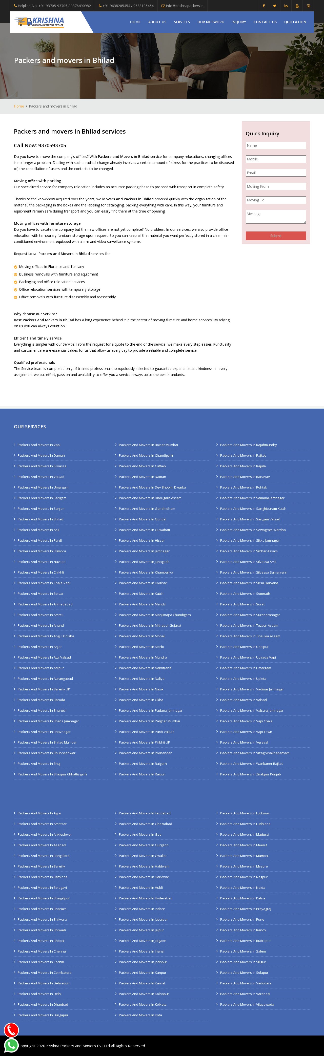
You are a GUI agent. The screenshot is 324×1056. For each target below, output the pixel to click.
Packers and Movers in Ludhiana (245, 823)
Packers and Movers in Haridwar (144, 877)
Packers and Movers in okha (141, 700)
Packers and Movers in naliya (142, 678)
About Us (157, 21)
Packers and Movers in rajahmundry (248, 444)
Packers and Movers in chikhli (41, 572)
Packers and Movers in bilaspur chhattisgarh (52, 774)
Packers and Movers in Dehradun (43, 983)
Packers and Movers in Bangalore (44, 855)
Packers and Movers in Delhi (40, 993)
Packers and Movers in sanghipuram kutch (253, 508)
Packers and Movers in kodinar (143, 583)
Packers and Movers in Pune (242, 919)
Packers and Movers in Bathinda (43, 877)
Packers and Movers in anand (41, 625)
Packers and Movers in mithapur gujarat (150, 625)
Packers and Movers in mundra (143, 657)
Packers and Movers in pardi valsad (146, 731)
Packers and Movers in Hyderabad (145, 898)
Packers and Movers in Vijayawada (247, 1004)
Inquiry (239, 21)
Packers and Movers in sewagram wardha (253, 529)
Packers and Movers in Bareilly (41, 866)
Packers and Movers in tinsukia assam (250, 636)
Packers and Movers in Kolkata (143, 1004)
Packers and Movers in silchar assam (249, 551)
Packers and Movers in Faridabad (145, 813)
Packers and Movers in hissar (142, 540)
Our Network (210, 21)
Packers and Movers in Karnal (142, 983)
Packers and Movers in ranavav (245, 476)
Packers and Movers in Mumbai (244, 855)
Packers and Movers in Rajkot (243, 455)
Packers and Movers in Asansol (42, 845)
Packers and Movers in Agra (39, 813)
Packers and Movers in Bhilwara (42, 919)
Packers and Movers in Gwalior (143, 855)
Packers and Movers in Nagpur (244, 877)
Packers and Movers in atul (38, 529)
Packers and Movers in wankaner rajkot (251, 763)
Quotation (295, 21)
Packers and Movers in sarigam (42, 498)
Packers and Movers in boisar (41, 593)
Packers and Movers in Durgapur (43, 1015)
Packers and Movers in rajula (243, 466)
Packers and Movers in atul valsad (44, 657)
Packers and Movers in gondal (142, 519)
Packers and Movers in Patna (242, 898)
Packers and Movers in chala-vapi (44, 583)
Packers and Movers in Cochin (41, 962)
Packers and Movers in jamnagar (144, 551)
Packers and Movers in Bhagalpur (44, 898)
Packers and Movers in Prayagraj (245, 908)
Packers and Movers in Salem (243, 951)
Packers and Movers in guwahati (144, 529)
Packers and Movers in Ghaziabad (145, 823)
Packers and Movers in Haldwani (144, 866)
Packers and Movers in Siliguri (243, 962)
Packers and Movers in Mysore (244, 866)
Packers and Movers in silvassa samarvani (253, 572)
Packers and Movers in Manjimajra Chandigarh (155, 615)
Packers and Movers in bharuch (42, 710)
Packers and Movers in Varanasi (245, 993)
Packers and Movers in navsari (42, 561)
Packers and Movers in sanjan (41, 508)
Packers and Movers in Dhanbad (43, 1004)
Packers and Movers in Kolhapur (144, 993)
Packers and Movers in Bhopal (41, 940)
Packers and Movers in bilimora (42, 551)
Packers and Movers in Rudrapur (245, 940)
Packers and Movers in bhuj (39, 763)
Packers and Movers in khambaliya (146, 572)
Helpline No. (54, 5)
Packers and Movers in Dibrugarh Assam (150, 498)
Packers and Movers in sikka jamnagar (250, 540)
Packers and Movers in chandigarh (146, 455)
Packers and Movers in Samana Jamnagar (252, 498)
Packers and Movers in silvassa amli (248, 561)
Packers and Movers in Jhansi (141, 951)
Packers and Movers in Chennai (42, 951)
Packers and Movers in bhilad (40, 519)
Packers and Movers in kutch (141, 593)
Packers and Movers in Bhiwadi (42, 930)
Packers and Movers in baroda (41, 700)
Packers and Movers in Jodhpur (143, 962)
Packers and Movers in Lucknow (245, 813)
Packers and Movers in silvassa (42, 466)
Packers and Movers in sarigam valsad (250, 519)
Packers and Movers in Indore (142, 908)
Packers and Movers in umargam (43, 487)
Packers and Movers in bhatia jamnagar (48, 721)
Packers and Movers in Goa (140, 834)
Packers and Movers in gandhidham (147, 508)
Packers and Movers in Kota (140, 1015)
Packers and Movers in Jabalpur (143, 919)
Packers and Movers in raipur (142, 774)
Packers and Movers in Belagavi (42, 887)
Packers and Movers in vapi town (246, 731)
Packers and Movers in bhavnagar (44, 731)
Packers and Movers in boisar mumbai (148, 444)
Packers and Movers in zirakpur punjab (250, 774)
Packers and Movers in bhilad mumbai (47, 742)
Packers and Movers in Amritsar (42, 823)
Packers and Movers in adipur (41, 668)
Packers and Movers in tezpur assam (249, 625)
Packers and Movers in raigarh (143, 763)
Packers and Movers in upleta (243, 678)
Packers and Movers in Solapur (244, 972)
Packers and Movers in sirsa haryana (249, 583)
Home (135, 21)
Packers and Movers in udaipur (244, 646)
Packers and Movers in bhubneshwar (46, 753)
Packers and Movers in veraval (244, 742)
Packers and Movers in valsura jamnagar (252, 710)
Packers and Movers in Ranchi (243, 930)
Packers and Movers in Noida (242, 887)
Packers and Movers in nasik (141, 689)
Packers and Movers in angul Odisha (46, 636)
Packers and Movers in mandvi (142, 604)
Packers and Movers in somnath (245, 593)
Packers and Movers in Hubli (141, 887)
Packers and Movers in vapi (39, 444)
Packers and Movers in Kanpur (142, 972)
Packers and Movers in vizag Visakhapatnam (255, 753)
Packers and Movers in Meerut (243, 845)
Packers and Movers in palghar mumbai (149, 721)
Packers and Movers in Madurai (244, 834)
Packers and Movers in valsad (41, 476)
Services (182, 21)
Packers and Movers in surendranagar (250, 615)
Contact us (265, 21)
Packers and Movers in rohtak (243, 487)
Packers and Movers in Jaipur (141, 930)
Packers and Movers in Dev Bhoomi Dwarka (152, 487)
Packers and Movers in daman (41, 455)
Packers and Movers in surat (242, 604)
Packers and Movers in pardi (40, 540)
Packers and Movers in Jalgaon (142, 940)
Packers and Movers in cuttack (142, 466)
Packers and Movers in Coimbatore (45, 972)
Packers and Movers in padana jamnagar (151, 710)
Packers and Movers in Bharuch (42, 908)
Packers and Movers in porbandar (145, 753)
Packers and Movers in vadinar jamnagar (252, 689)
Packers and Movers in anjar (40, 646)
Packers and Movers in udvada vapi (248, 657)
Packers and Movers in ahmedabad (45, 604)
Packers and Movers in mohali (142, 636)
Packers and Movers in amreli (40, 615)
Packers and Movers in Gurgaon (144, 845)
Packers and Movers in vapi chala (246, 721)
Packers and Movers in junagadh (144, 561)
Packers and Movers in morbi (141, 646)
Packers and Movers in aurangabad (45, 678)
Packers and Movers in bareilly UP (44, 689)
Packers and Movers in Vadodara (246, 983)
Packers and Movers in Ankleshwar (45, 834)
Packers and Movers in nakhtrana (145, 668)
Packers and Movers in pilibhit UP (144, 742)
